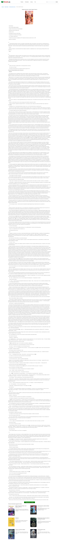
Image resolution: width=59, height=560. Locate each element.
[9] (15, 218)
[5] (31, 145)
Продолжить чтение (29, 502)
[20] (11, 399)
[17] (23, 365)
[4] (36, 137)
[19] (30, 385)
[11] (19, 258)
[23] (29, 471)
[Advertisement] (22, 548)
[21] (29, 425)
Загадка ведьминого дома (41, 529)
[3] (28, 137)
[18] (12, 373)
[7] (50, 214)
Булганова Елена (17, 530)
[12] (19, 329)
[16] (35, 354)
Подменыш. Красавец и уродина (20, 529)
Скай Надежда (39, 530)
